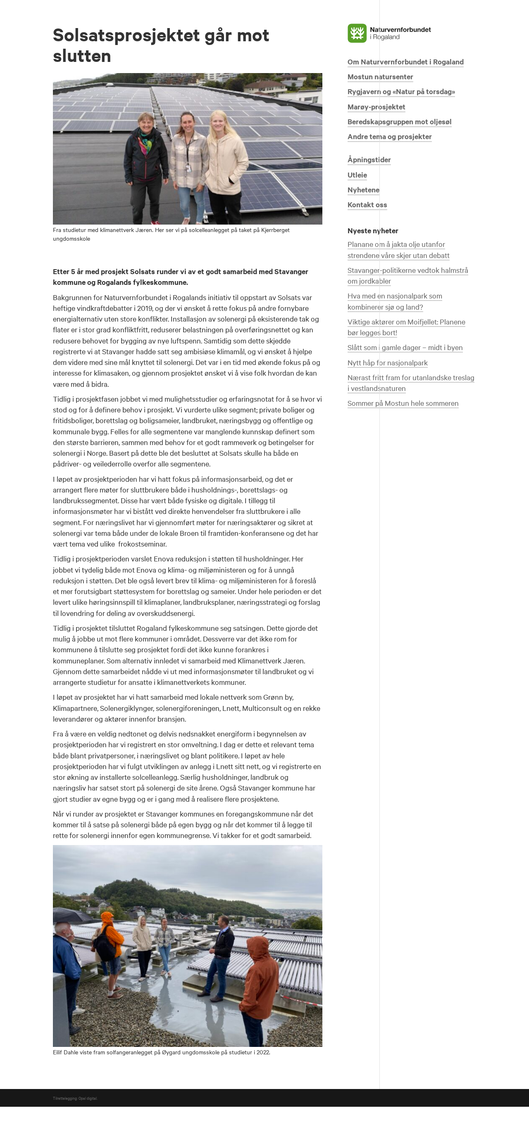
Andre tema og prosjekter (390, 136)
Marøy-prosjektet (376, 106)
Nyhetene (363, 189)
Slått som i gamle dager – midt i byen (405, 347)
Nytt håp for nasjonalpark (388, 362)
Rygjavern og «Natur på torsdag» (401, 91)
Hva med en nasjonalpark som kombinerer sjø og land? (395, 301)
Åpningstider (369, 159)
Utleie (357, 175)
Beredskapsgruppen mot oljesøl (400, 121)
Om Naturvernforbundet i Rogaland (406, 61)
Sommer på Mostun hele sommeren (403, 402)
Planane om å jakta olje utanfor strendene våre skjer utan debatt (399, 249)
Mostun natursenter (380, 76)
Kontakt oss (367, 204)
